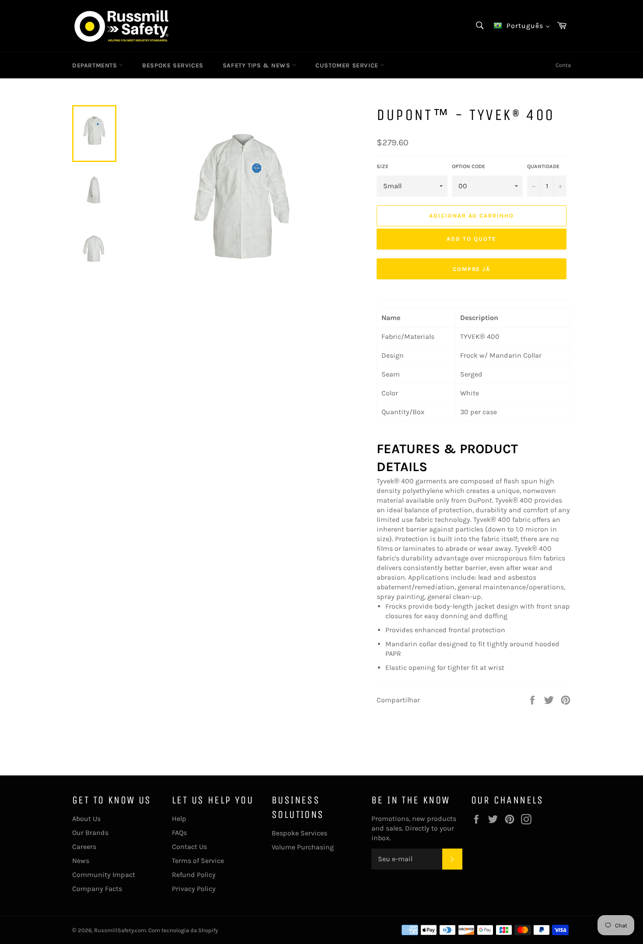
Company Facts (97, 888)
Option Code (468, 166)
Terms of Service (198, 860)
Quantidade (543, 166)
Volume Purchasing (303, 847)
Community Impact (103, 874)
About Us (86, 818)
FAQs (179, 832)
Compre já (472, 269)
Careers (84, 846)
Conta (563, 65)
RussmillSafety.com (120, 930)
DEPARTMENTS (95, 65)
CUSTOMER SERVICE (347, 65)
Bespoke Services (299, 833)
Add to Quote (471, 239)
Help (179, 818)
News (80, 860)
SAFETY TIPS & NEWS (257, 65)
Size (382, 166)
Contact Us (189, 846)
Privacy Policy (194, 888)
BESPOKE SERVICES (172, 65)
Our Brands (90, 832)
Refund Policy (194, 874)
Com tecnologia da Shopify (183, 930)
